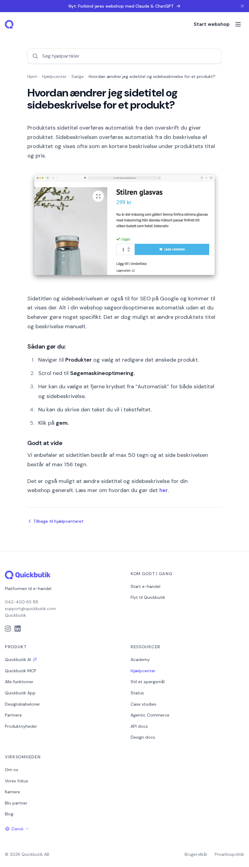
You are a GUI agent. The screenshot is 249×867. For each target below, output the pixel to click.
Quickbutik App (20, 693)
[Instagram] (8, 629)
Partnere (13, 715)
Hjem (32, 76)
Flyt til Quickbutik (148, 597)
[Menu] (238, 24)
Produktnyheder (21, 726)
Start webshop (212, 24)
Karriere (12, 791)
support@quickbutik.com (30, 608)
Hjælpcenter (54, 76)
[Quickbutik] (10, 24)
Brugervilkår (196, 854)
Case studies (143, 704)
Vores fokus (16, 781)
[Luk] (242, 6)
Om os (11, 769)
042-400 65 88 (21, 602)
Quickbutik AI (18, 659)
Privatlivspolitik (229, 854)
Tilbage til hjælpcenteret (58, 521)
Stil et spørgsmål (148, 681)
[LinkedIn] (18, 629)
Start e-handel (145, 586)
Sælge (77, 76)
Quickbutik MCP (20, 670)
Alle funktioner (19, 681)
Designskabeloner (22, 704)
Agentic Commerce (150, 715)
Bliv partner (16, 803)
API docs (139, 726)
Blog (9, 814)
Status (137, 693)
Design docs (143, 737)
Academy (140, 659)
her (163, 490)
